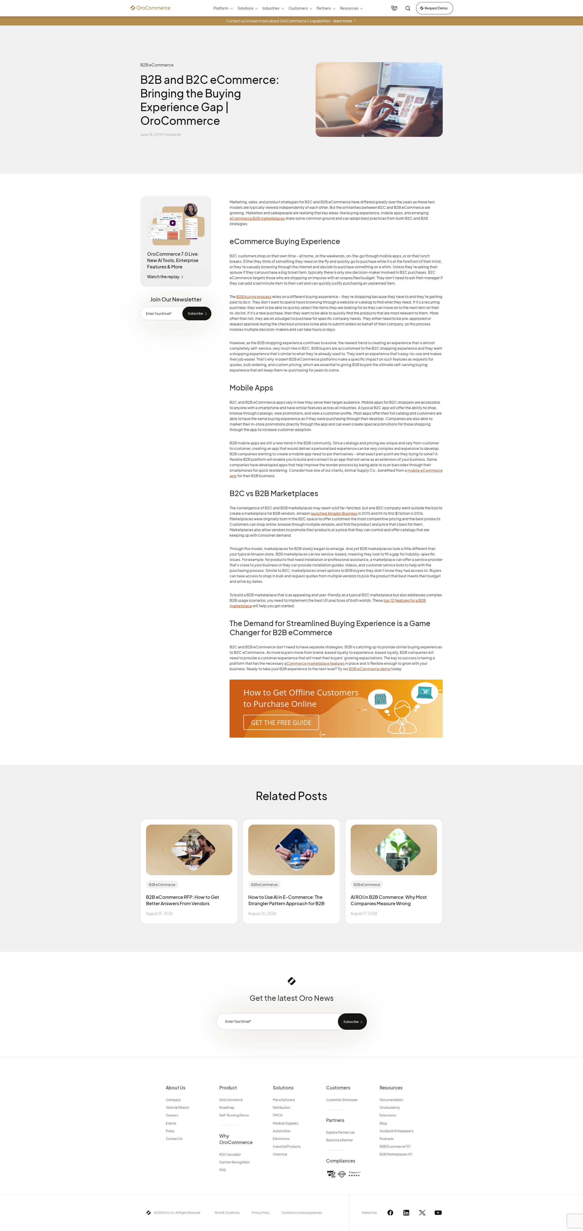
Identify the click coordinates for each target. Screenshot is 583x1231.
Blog (383, 1123)
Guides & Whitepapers (396, 1131)
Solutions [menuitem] (245, 8)
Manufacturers (284, 1100)
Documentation (391, 1100)
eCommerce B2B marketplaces (257, 218)
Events (171, 1123)
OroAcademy (390, 1107)
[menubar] (288, 8)
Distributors (281, 1107)
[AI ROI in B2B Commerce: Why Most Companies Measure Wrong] (394, 850)
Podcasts (387, 1139)
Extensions (388, 1115)
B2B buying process (253, 296)
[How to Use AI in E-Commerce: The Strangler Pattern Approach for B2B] (291, 850)
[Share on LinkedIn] (449, 225)
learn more (342, 20)
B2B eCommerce (162, 884)
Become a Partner (339, 1140)
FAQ (222, 1170)
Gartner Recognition (234, 1162)
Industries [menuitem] (270, 8)
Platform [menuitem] (220, 8)
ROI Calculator (230, 1154)
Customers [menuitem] (298, 8)
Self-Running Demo (234, 1115)
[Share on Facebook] (449, 200)
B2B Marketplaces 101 (396, 1154)
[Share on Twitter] (449, 212)
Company (173, 1100)
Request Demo (436, 8)
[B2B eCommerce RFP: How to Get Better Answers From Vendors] (189, 850)
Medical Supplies (285, 1123)
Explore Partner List (340, 1132)
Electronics (281, 1139)
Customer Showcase (342, 1100)
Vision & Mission (177, 1107)
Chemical (280, 1154)
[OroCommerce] (150, 7)
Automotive (281, 1131)
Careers (172, 1115)
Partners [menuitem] (324, 8)
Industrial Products (287, 1146)
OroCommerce (231, 1100)
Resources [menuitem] (349, 8)
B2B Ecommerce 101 (395, 1146)
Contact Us (174, 1139)
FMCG (278, 1115)
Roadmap (226, 1107)
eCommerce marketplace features (314, 663)
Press (170, 1131)
